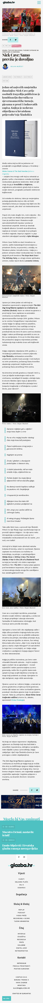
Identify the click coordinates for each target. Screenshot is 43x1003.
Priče (21, 942)
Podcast (21, 912)
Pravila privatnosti (21, 966)
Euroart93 (26, 993)
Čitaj (21, 928)
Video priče (21, 915)
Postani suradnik (21, 969)
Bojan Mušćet (17, 66)
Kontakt (22, 957)
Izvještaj (21, 936)
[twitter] (15, 39)
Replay (21, 910)
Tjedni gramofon (21, 921)
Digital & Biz (21, 948)
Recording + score (21, 918)
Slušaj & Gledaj (21, 904)
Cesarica (21, 888)
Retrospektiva (21, 951)
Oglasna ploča (21, 882)
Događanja (21, 894)
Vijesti (21, 873)
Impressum (21, 963)
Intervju (21, 934)
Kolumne (21, 945)
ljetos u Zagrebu (18, 172)
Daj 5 (21, 885)
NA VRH (6, 998)
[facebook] (10, 39)
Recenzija (21, 939)
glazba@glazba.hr (21, 988)
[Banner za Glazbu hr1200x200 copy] (21, 802)
